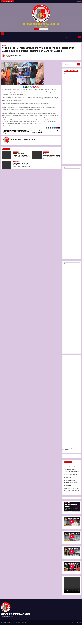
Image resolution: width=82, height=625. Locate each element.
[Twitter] (31, 87)
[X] (26, 87)
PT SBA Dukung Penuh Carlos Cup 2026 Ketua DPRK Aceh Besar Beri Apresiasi (71, 490)
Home (7, 34)
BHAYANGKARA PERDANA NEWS (41, 24)
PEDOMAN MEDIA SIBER (43, 29)
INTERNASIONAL (46, 37)
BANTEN (3, 37)
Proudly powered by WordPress (7, 622)
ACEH (9, 37)
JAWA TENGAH (33, 34)
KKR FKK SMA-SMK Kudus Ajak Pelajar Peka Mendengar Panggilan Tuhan (21, 155)
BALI (46, 34)
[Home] (2, 33)
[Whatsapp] (28, 87)
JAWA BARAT (52, 34)
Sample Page (78, 622)
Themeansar (23, 622)
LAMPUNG (60, 34)
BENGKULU (14, 40)
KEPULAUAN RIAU (5, 40)
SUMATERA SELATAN (69, 34)
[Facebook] (24, 87)
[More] (38, 87)
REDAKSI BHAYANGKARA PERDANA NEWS (19, 34)
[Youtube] (35, 87)
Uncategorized (66, 37)
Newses (18, 622)
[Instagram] (33, 87)
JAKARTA (41, 34)
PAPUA (20, 40)
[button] (77, 37)
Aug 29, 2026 (16, 156)
